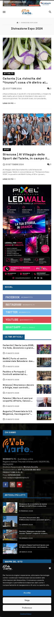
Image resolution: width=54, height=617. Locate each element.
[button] (49, 568)
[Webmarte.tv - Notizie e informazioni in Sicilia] (27, 12)
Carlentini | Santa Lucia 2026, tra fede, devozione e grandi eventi (18, 346)
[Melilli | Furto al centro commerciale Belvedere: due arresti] (44, 362)
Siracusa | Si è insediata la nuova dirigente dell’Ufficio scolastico (33, 505)
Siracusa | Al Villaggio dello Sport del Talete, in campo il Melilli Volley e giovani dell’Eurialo (25, 156)
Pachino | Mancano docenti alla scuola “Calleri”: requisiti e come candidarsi (33, 532)
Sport (7, 149)
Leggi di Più (8, 103)
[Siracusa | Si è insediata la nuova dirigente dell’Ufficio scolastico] (10, 507)
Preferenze (27, 608)
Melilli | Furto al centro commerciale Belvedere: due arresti (18, 360)
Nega (27, 600)
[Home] (17, 23)
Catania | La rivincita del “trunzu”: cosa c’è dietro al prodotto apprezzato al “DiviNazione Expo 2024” (24, 80)
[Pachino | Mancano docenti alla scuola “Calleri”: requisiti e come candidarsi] (10, 535)
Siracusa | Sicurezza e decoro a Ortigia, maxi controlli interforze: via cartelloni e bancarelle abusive (18, 386)
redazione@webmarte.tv (18, 477)
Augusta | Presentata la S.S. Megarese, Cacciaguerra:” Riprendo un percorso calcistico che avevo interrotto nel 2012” (17, 412)
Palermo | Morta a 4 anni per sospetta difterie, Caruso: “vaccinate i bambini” (18, 399)
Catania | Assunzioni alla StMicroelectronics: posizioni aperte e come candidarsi (34, 519)
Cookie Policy (25, 614)
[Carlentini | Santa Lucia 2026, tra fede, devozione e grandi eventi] (44, 349)
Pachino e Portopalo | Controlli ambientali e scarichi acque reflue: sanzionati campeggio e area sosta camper (18, 373)
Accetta (27, 593)
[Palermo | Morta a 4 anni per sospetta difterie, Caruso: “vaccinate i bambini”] (44, 402)
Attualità (8, 73)
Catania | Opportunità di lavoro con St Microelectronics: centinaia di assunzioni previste (34, 546)
